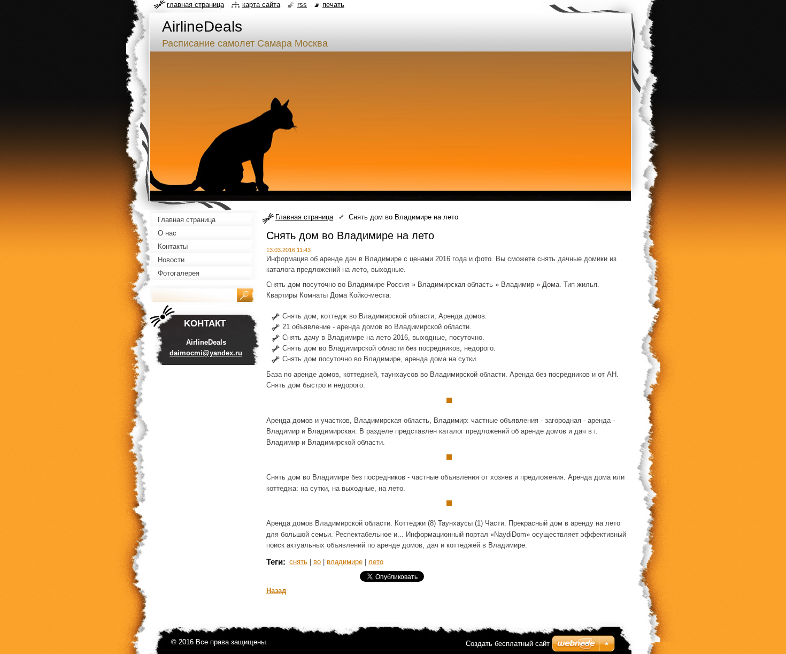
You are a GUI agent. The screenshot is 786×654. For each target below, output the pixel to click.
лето (375, 562)
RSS (302, 5)
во (317, 562)
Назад (276, 591)
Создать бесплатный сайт (508, 644)
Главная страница (304, 217)
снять (298, 562)
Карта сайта (261, 5)
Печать (333, 5)
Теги (274, 561)
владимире (345, 562)
